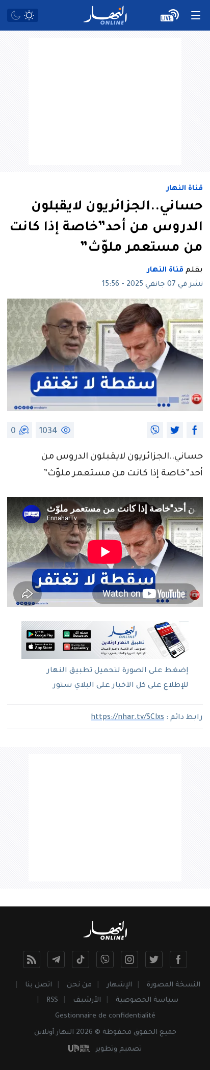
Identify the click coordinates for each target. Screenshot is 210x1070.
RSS (52, 1000)
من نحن (79, 985)
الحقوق (146, 1032)
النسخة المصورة (173, 985)
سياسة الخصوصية (147, 1000)
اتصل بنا (38, 985)
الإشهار (119, 985)
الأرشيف (87, 1000)
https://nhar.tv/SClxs (127, 718)
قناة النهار (185, 189)
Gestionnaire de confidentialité (105, 1016)
